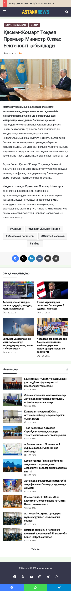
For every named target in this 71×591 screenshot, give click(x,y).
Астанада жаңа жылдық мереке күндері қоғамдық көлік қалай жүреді (17, 305)
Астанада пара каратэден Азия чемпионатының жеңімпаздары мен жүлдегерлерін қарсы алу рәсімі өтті (52, 345)
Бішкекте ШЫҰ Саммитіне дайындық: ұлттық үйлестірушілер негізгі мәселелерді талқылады (45, 382)
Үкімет (36, 243)
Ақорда (16, 228)
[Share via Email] (47, 258)
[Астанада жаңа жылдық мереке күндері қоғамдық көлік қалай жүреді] (18, 290)
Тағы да (35, 549)
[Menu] (4, 13)
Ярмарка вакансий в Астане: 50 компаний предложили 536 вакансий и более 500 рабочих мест (45, 533)
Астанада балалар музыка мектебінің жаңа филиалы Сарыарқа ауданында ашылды (45, 484)
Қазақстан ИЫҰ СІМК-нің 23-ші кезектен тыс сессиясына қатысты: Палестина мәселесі (44, 501)
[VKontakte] (39, 258)
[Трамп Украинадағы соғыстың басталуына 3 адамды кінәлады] (52, 290)
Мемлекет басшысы (21, 236)
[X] (23, 258)
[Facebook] (15, 258)
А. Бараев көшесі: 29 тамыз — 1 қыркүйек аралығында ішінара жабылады (42, 448)
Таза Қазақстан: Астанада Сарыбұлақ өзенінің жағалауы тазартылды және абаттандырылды (45, 432)
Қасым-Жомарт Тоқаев (45, 228)
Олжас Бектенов (54, 236)
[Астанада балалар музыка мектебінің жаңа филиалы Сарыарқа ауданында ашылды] (12, 485)
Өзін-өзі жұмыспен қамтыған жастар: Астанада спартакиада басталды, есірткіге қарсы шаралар (45, 399)
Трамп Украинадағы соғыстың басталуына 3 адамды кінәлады (50, 305)
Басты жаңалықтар (16, 25)
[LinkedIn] (31, 258)
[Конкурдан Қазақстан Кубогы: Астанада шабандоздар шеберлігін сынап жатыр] (12, 416)
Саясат (34, 25)
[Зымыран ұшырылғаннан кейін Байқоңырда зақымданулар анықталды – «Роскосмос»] (18, 327)
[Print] (55, 258)
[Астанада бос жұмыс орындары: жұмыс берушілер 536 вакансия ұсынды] (12, 518)
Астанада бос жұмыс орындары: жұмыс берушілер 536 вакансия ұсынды (42, 517)
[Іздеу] (66, 13)
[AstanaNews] (35, 11)
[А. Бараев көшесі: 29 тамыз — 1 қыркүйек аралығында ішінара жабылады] (12, 449)
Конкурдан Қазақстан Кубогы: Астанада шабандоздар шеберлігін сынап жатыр (44, 415)
